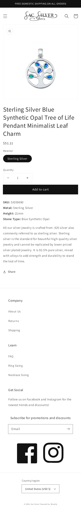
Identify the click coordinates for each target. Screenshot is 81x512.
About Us (14, 311)
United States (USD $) (37, 489)
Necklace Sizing (18, 375)
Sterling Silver (17, 158)
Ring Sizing (15, 365)
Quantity (8, 170)
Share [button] (12, 271)
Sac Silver (35, 504)
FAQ (11, 356)
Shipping (14, 330)
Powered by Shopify (48, 504)
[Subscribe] (68, 429)
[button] (5, 16)
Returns (13, 321)
